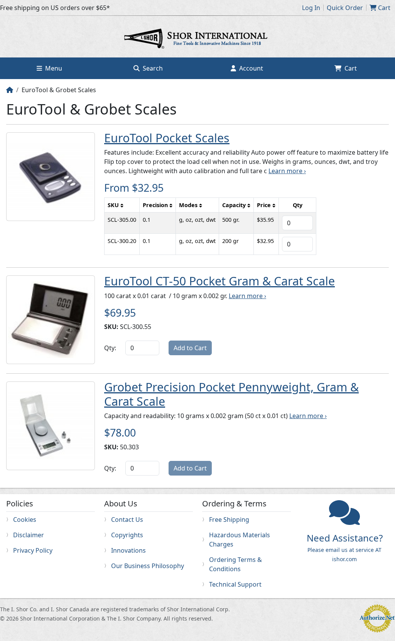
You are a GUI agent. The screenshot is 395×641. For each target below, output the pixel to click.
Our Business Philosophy (147, 566)
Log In (311, 7)
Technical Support (235, 584)
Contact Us (127, 519)
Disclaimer (28, 535)
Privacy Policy (32, 550)
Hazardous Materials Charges (239, 539)
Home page (197, 39)
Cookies (24, 519)
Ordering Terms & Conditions (235, 564)
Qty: (110, 348)
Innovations (128, 550)
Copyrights (127, 535)
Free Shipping (229, 519)
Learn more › (287, 171)
